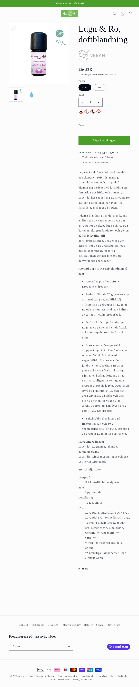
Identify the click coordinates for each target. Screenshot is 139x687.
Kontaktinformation (60, 680)
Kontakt (23, 624)
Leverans (53, 624)
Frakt (94, 75)
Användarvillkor (106, 676)
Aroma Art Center (26, 676)
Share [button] (85, 568)
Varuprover (37, 624)
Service (100, 624)
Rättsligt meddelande (82, 680)
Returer (88, 624)
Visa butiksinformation (95, 162)
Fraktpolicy (123, 676)
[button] (7, 13)
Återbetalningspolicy (67, 676)
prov (99, 87)
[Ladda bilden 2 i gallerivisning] (31, 95)
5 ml (85, 87)
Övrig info (114, 624)
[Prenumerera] (69, 646)
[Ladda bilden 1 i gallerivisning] (16, 95)
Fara (81, 125)
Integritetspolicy (71, 624)
